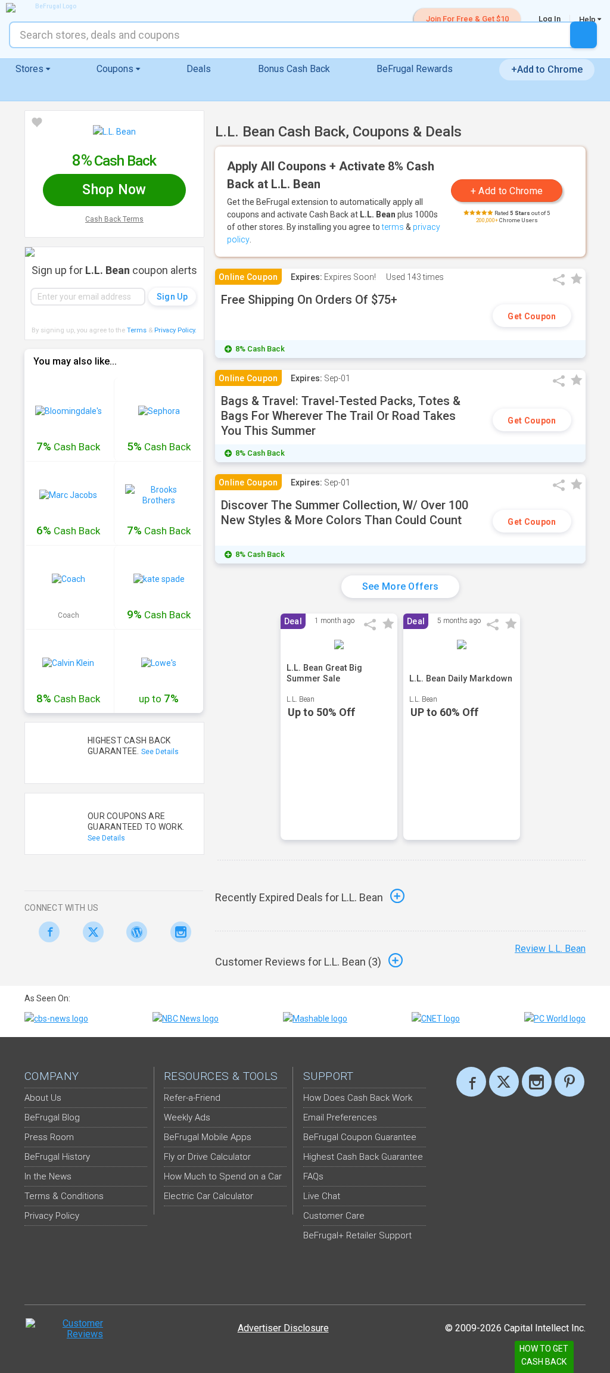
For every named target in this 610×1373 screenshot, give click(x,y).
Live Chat (321, 1196)
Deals (198, 68)
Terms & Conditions (64, 1196)
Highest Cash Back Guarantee (363, 1156)
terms (393, 227)
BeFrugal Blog (52, 1117)
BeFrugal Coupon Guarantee (359, 1137)
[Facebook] (46, 931)
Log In (550, 19)
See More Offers (400, 586)
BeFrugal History (57, 1156)
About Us (42, 1097)
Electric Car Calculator (208, 1196)
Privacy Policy (175, 330)
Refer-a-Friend (192, 1097)
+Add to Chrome (547, 69)
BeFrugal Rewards (414, 68)
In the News (47, 1176)
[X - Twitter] (90, 931)
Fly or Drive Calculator (207, 1156)
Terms (137, 330)
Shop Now (114, 190)
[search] (583, 34)
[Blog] (133, 931)
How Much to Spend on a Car (223, 1176)
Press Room (49, 1137)
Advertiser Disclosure (283, 1328)
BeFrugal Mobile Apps (207, 1137)
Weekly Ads (187, 1117)
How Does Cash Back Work (357, 1097)
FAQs (313, 1176)
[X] (504, 1082)
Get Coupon (532, 316)
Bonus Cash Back (294, 68)
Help (588, 19)
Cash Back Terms (114, 219)
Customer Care (334, 1215)
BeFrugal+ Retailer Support (357, 1235)
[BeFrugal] (50, 8)
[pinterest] (569, 1082)
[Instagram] (177, 931)
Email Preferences (340, 1117)
